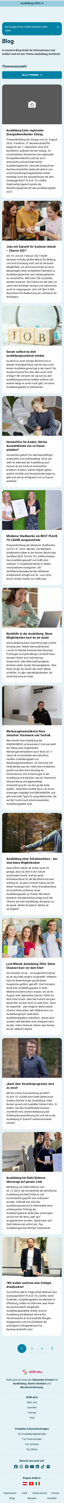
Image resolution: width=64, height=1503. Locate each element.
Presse (55, 1493)
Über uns (32, 1402)
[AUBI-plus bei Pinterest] (26, 1466)
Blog (12, 1498)
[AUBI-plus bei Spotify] (48, 1466)
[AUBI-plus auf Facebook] (16, 1466)
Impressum (10, 1493)
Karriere (31, 1407)
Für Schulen (32, 1444)
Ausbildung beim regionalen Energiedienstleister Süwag (25, 132)
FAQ (32, 1417)
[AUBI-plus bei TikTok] (42, 1466)
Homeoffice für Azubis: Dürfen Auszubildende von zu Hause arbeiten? (26, 445)
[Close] (58, 27)
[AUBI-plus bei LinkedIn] (37, 1466)
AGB (24, 1493)
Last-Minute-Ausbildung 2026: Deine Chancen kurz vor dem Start (30, 966)
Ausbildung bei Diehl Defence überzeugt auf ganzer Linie (25, 1179)
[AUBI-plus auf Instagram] (21, 1466)
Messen (32, 1498)
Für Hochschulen (32, 1439)
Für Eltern (32, 1449)
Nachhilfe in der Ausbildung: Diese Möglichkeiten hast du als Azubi (29, 635)
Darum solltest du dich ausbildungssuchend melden (25, 353)
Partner (32, 1412)
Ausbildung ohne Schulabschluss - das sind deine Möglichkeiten (32, 860)
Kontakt (52, 1498)
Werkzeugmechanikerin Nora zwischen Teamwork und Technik (28, 733)
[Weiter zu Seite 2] (52, 1348)
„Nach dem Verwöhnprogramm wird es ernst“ (30, 1086)
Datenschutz (40, 1493)
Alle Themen (30, 74)
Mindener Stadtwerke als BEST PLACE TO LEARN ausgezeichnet (31, 538)
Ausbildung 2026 (31, 3)
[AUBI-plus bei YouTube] (32, 1466)
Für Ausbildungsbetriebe (32, 1434)
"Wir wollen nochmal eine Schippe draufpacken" (28, 1285)
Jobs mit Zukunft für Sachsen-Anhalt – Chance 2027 (31, 248)
